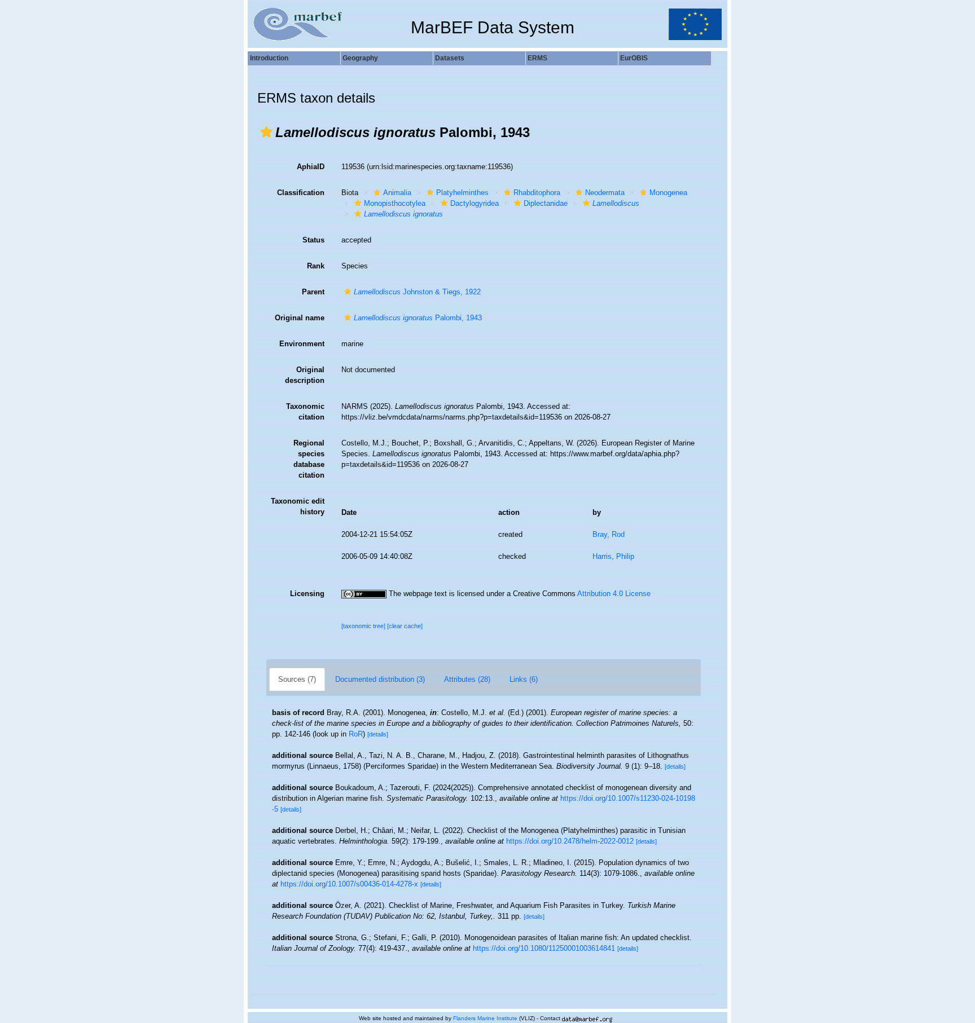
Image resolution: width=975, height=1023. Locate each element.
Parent (313, 292)
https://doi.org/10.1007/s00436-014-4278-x (349, 884)
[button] (266, 132)
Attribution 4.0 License (614, 593)
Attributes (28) (467, 679)
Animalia (397, 192)
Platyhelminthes (462, 192)
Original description (304, 375)
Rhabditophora (536, 192)
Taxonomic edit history (297, 506)
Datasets (449, 58)
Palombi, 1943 (418, 318)
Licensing (307, 593)
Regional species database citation (308, 459)
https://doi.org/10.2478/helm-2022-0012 (570, 841)
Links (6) (524, 679)
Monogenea (668, 192)
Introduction (269, 58)
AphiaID (310, 166)
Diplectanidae (546, 203)
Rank (315, 266)
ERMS (537, 58)
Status (313, 240)
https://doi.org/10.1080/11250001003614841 (544, 948)
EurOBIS (634, 58)
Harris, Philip (613, 556)
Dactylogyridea (474, 203)
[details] (377, 734)
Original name (299, 318)
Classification (300, 192)
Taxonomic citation (305, 411)
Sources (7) (297, 679)
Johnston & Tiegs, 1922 (417, 292)
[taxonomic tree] (364, 626)
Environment (301, 343)
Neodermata (605, 192)
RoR (356, 734)
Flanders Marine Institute (485, 1018)
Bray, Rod (608, 534)
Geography (360, 58)
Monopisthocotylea (394, 203)
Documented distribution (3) (380, 679)
